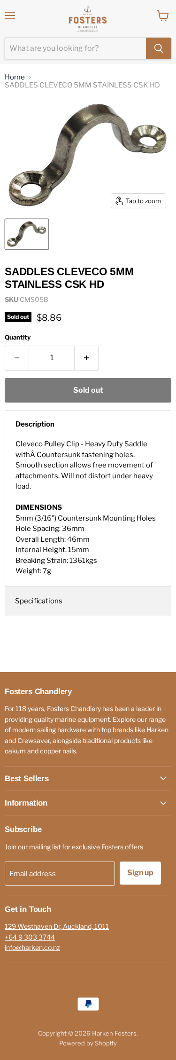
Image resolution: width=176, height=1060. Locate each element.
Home (15, 77)
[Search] (158, 48)
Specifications (38, 601)
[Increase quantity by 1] (87, 358)
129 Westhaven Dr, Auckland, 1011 (57, 926)
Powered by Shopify (88, 1043)
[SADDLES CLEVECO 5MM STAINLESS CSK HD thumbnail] (26, 234)
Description (34, 424)
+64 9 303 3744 (30, 937)
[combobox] (75, 48)
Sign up (140, 872)
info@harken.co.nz (32, 947)
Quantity (18, 337)
